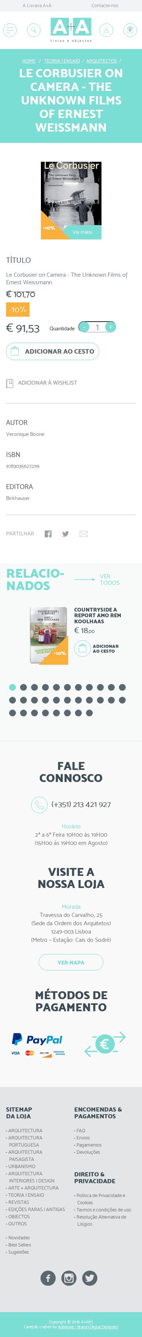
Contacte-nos (105, 5)
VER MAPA (71, 962)
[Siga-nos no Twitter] (89, 1277)
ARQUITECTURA (25, 1130)
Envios (83, 1138)
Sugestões (18, 1252)
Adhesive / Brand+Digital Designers (88, 1327)
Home (29, 61)
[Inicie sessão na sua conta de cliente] (106, 30)
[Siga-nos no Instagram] (68, 1277)
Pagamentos (88, 1145)
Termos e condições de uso (103, 1210)
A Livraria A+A (37, 5)
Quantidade (62, 328)
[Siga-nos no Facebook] (48, 1277)
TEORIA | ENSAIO (26, 1195)
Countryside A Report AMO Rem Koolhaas (97, 615)
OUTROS (17, 1224)
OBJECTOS (19, 1216)
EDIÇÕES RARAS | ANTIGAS (36, 1209)
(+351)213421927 (81, 804)
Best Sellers (19, 1245)
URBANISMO (21, 1166)
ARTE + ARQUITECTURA (33, 1188)
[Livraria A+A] (71, 30)
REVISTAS (18, 1202)
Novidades (19, 1237)
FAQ (80, 1130)
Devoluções (88, 1152)
